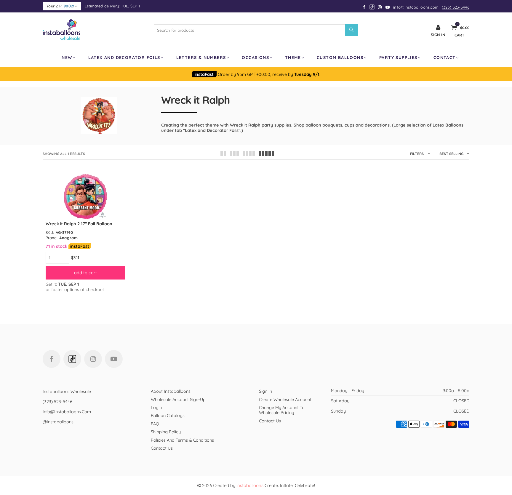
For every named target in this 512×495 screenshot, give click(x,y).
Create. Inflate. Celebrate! (275, 485)
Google (372, 7)
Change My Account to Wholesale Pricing (282, 410)
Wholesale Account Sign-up (178, 399)
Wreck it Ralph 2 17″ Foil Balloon (79, 223)
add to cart (85, 272)
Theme (293, 57)
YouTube (114, 359)
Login (156, 407)
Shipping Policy (166, 432)
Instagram (93, 359)
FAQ (155, 424)
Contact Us (162, 448)
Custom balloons (340, 57)
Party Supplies (398, 57)
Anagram (68, 237)
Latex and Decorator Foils (124, 57)
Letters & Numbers (201, 57)
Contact (444, 57)
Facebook (51, 359)
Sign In (265, 391)
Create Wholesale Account (285, 399)
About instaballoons (171, 391)
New (67, 57)
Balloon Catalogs (168, 415)
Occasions (255, 57)
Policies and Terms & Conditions (182, 440)
